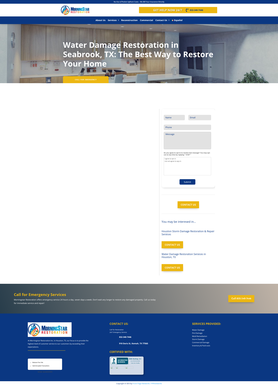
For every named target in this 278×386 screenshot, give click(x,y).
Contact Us (161, 20)
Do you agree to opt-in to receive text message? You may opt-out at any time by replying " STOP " (187, 154)
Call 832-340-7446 (241, 298)
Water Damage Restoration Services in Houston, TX (184, 255)
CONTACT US (188, 204)
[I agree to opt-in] (187, 158)
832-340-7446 (196, 10)
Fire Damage (197, 333)
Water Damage (198, 330)
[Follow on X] (35, 355)
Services (112, 20)
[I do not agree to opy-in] (187, 161)
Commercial (146, 20)
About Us (100, 20)
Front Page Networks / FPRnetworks (147, 383)
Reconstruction (129, 20)
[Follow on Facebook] (30, 355)
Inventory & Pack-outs (201, 345)
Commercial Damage (200, 342)
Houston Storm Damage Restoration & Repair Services (188, 232)
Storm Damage (198, 339)
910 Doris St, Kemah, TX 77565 (133, 343)
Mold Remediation (199, 336)
